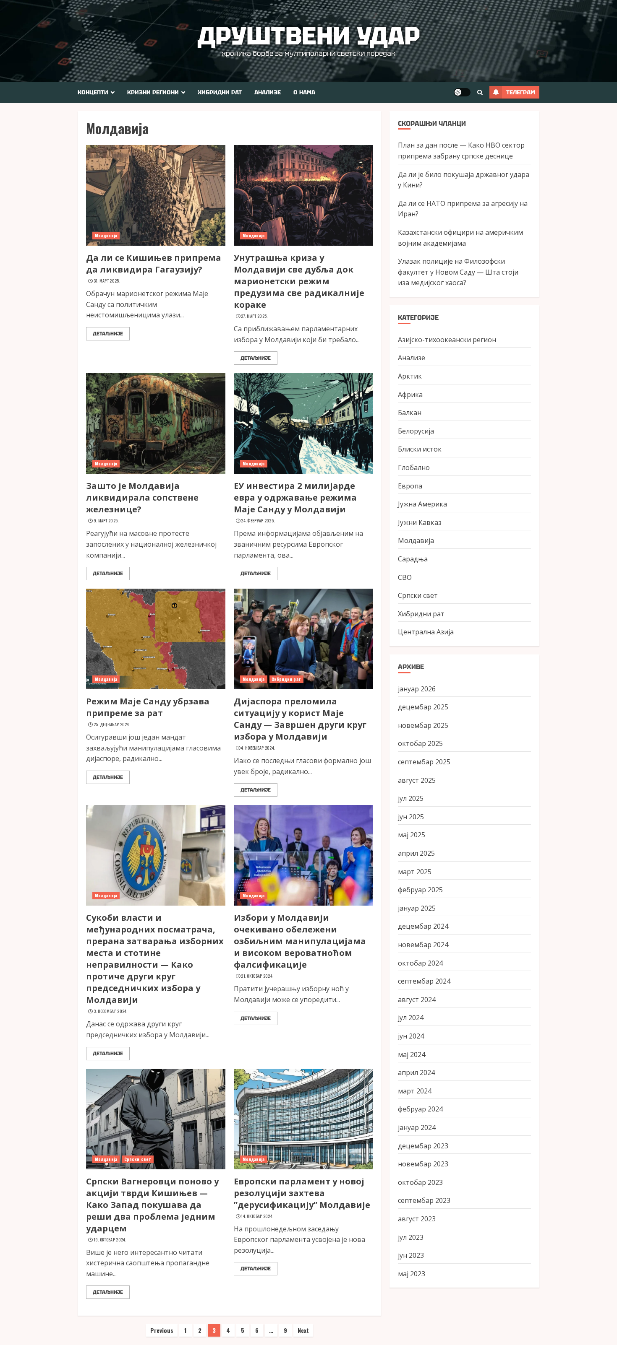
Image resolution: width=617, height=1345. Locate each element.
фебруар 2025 (420, 889)
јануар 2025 (417, 908)
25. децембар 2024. (112, 724)
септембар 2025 (424, 761)
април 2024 (416, 1072)
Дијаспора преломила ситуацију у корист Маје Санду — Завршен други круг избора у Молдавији (300, 719)
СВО (405, 577)
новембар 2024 (423, 944)
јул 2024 (411, 1017)
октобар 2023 (420, 1182)
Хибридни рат (220, 92)
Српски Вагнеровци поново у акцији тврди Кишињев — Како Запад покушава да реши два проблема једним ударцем (152, 1205)
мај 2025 (411, 834)
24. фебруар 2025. (258, 521)
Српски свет (137, 1159)
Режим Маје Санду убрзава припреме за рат (147, 707)
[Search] (480, 92)
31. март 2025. (107, 281)
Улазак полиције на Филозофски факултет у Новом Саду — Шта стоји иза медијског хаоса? (458, 272)
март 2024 (414, 1091)
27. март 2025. (254, 316)
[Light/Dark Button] (462, 92)
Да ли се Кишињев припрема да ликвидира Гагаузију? (153, 263)
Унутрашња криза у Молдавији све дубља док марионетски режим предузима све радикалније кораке (299, 281)
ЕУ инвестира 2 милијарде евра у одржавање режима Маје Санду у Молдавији (295, 497)
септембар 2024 (424, 981)
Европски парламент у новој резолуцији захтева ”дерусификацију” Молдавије (302, 1193)
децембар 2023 (423, 1145)
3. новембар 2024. (111, 1011)
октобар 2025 (420, 743)
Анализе (267, 92)
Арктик (410, 376)
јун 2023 (411, 1255)
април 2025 (416, 853)
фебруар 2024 (420, 1109)
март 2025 (414, 871)
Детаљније (108, 333)
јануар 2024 (417, 1127)
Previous (161, 1330)
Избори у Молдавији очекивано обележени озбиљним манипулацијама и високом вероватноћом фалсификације (300, 941)
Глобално (414, 467)
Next (303, 1330)
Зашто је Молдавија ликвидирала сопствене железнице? (142, 497)
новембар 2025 (423, 725)
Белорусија (416, 431)
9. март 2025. (106, 521)
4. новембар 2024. (258, 748)
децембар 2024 (423, 926)
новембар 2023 (423, 1163)
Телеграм (520, 92)
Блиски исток (420, 449)
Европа (410, 485)
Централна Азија (426, 631)
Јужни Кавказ (420, 522)
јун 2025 (411, 816)
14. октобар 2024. (257, 1216)
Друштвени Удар (308, 35)
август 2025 (417, 780)
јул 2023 (411, 1236)
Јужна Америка (422, 504)
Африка (410, 394)
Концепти (93, 92)
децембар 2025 (423, 706)
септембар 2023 (424, 1200)
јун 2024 (411, 1036)
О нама (304, 92)
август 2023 (417, 1218)
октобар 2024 (420, 963)
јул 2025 (411, 798)
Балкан (409, 412)
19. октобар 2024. (110, 1240)
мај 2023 (411, 1273)
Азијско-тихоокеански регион (447, 339)
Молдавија (106, 235)
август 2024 (417, 999)
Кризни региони (153, 92)
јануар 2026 (417, 688)
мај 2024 (411, 1054)
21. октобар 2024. (257, 976)
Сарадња (413, 558)
